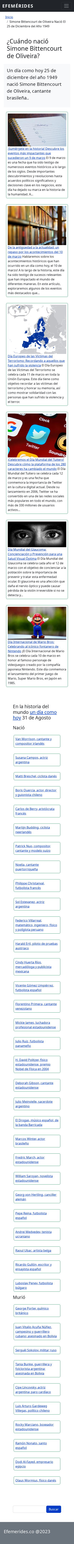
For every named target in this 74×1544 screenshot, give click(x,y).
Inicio (9, 17)
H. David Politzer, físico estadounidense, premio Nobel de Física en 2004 (32, 1064)
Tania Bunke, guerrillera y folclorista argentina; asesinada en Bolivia (33, 1368)
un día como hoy (35, 715)
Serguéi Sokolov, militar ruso (36, 1350)
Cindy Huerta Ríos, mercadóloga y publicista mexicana (33, 966)
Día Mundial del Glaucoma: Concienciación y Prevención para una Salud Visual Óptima (35, 554)
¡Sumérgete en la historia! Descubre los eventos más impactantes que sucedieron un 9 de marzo (36, 153)
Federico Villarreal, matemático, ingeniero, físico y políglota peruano (36, 925)
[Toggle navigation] (66, 6)
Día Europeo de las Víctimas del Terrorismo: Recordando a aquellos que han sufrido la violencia (36, 360)
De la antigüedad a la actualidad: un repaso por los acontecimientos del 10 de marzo (35, 252)
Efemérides (17, 6)
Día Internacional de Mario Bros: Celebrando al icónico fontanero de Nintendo (33, 646)
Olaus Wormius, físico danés (35, 1480)
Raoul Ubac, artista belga (33, 1250)
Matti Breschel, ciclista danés (36, 776)
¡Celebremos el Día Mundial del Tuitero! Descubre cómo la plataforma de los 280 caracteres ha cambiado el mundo (37, 464)
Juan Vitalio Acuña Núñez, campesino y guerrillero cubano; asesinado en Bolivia (36, 1331)
